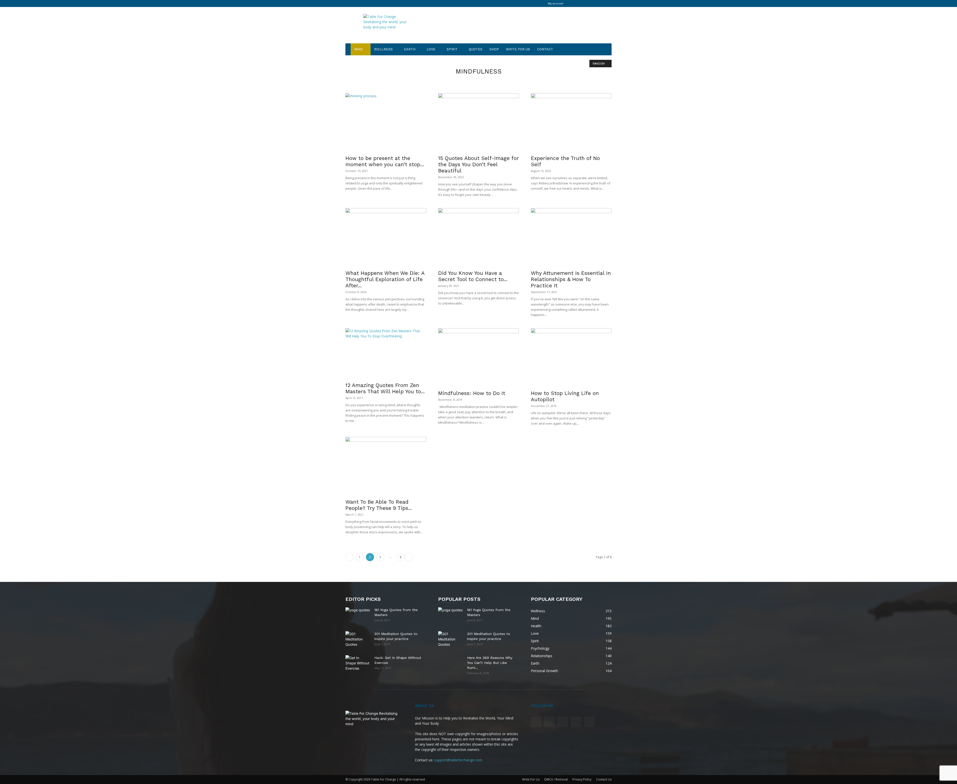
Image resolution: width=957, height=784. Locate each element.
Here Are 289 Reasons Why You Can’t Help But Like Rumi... (489, 663)
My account (555, 3)
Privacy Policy (581, 779)
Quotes (475, 49)
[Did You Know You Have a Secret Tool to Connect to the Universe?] (478, 237)
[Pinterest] (591, 3)
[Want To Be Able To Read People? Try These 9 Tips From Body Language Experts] (385, 466)
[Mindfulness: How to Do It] (478, 357)
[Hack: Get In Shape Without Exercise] (357, 663)
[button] (606, 49)
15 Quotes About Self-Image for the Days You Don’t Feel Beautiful (478, 164)
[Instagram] (583, 3)
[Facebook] (575, 3)
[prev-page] (349, 557)
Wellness (383, 49)
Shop (494, 49)
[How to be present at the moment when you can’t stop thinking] (385, 122)
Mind (358, 49)
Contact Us (604, 779)
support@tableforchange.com (458, 760)
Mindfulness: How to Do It (471, 393)
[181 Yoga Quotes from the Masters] (357, 613)
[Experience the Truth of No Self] (571, 122)
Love (431, 49)
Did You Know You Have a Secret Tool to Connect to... (472, 276)
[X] (599, 3)
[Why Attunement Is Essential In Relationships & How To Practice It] (571, 237)
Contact (545, 49)
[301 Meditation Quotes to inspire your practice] (357, 639)
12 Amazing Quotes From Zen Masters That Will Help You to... (385, 388)
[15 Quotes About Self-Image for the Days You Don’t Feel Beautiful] (478, 122)
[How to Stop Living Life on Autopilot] (571, 357)
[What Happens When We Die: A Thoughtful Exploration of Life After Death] (385, 237)
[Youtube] (608, 3)
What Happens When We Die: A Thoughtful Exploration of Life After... (384, 279)
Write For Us (518, 49)
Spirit (452, 49)
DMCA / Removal (556, 779)
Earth (409, 49)
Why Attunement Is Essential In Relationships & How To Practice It (571, 279)
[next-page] (409, 557)
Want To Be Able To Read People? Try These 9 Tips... (378, 505)
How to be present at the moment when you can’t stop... (384, 161)
